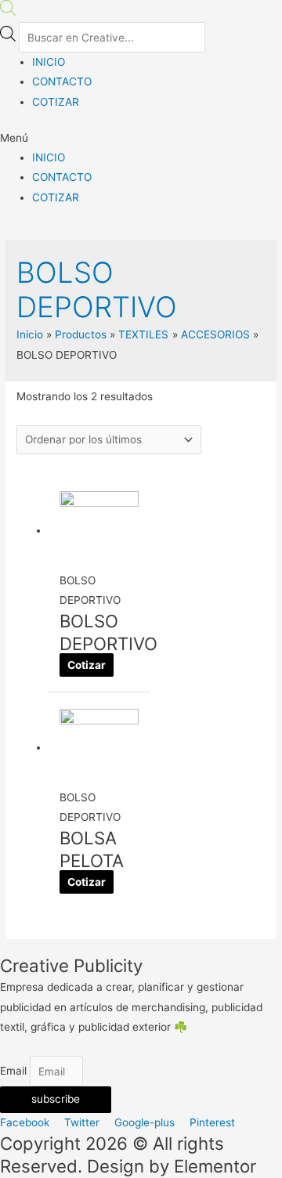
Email (15, 1071)
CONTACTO (62, 81)
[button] (141, 138)
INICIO (48, 62)
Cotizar (86, 665)
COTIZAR (55, 102)
